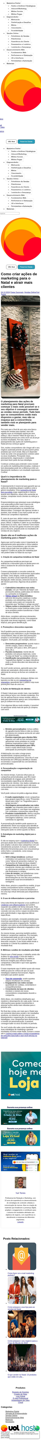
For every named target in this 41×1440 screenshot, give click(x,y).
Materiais (10, 63)
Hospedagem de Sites (20, 1400)
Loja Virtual (20, 1396)
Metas (13, 25)
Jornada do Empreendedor (16, 1414)
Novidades (9, 1422)
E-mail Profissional (20, 1398)
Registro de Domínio (20, 1392)
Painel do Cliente (26, 141)
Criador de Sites (20, 1394)
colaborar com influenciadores (13, 905)
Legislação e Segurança (21, 47)
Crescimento (16, 28)
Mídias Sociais (17, 11)
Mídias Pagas (16, 14)
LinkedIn (20, 1222)
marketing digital (27, 841)
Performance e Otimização (21, 55)
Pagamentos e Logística (21, 44)
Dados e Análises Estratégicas (23, 6)
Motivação (15, 20)
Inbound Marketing (18, 9)
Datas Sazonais (16, 292)
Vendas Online (12, 33)
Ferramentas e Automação (21, 61)
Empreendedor (12, 17)
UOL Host (11, 141)
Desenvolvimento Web (16, 50)
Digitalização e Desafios (21, 22)
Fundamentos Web (18, 52)
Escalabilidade (17, 31)
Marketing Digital (13, 3)
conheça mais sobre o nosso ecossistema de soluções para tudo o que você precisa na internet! (20, 1036)
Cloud (20, 1402)
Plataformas (16, 39)
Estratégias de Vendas (20, 36)
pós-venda (14, 956)
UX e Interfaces (17, 58)
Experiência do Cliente (20, 42)
